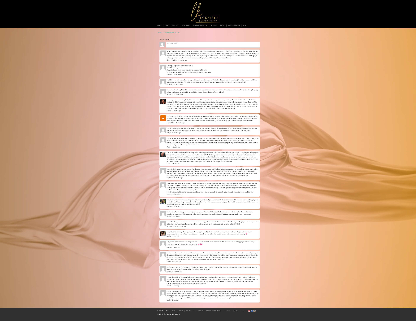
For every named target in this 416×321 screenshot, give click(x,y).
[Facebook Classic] (252, 311)
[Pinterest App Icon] (249, 311)
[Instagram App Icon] (254, 311)
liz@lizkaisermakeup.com (171, 314)
